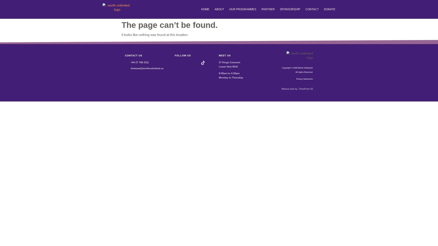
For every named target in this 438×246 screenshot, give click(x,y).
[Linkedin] (194, 63)
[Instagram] (186, 63)
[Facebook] (177, 63)
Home (205, 9)
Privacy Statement (304, 79)
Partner (268, 9)
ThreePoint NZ (306, 89)
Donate (329, 9)
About (219, 9)
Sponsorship (290, 9)
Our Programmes (242, 9)
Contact (312, 9)
